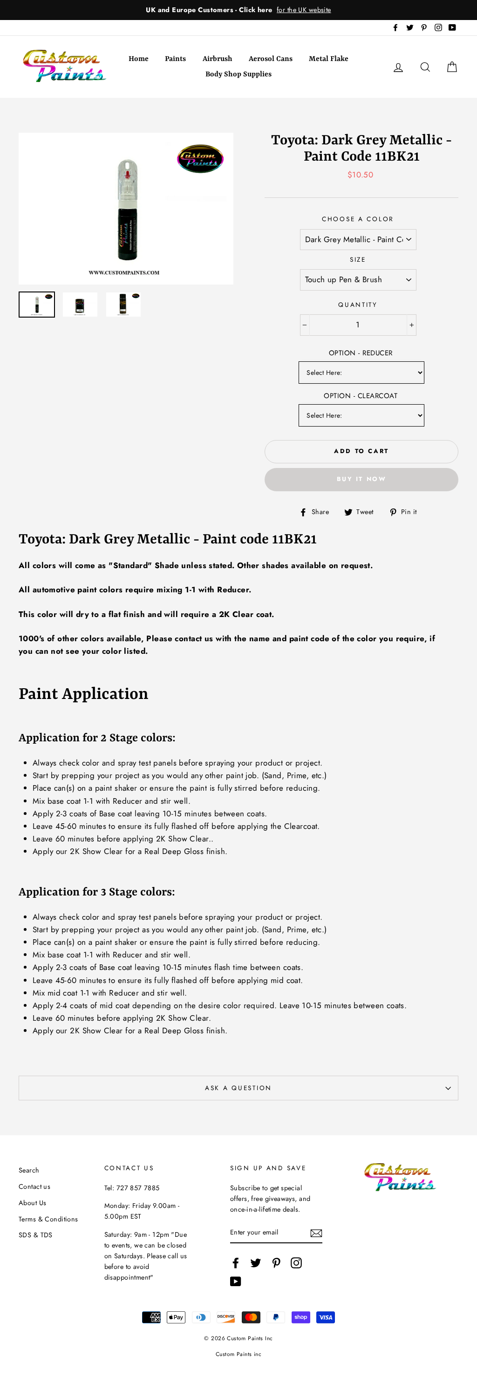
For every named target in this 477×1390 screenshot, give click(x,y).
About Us (32, 1202)
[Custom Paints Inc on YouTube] (235, 1281)
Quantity (358, 304)
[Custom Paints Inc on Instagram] (296, 1263)
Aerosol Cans (271, 59)
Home (139, 59)
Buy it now (362, 479)
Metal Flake (328, 59)
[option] (238, 10)
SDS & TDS (36, 1235)
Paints (175, 59)
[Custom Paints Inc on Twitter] (255, 1263)
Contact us (34, 1186)
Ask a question (238, 1087)
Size (358, 259)
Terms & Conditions (48, 1219)
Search (29, 1170)
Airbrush (217, 59)
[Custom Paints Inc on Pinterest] (276, 1263)
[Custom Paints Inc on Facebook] (235, 1263)
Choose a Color (358, 219)
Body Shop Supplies (238, 74)
